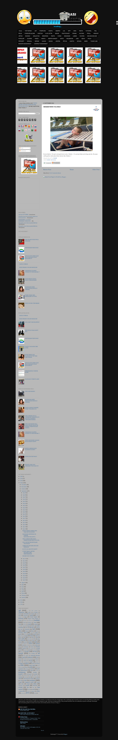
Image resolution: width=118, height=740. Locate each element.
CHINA (59, 36)
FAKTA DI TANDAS (23, 264)
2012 (21, 482)
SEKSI (83, 38)
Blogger (65, 734)
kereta (32, 646)
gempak (34, 634)
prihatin (20, 675)
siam (22, 683)
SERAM (37, 41)
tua (39, 689)
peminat (36, 667)
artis (19, 615)
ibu (24, 637)
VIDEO (37, 38)
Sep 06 (24, 569)
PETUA (65, 41)
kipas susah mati (31, 648)
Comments (48, 163)
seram (38, 682)
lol (39, 653)
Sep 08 (24, 565)
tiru (33, 687)
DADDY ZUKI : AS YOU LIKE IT (27, 713)
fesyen (26, 631)
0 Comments (56, 162)
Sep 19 (24, 514)
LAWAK (75, 36)
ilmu (37, 637)
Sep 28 (24, 495)
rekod (29, 677)
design (28, 626)
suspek (27, 685)
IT (36, 640)
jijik (36, 642)
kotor (38, 650)
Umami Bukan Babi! (24, 710)
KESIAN (79, 41)
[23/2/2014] (26, 63)
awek (31, 615)
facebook (27, 629)
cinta (19, 624)
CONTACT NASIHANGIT (41, 43)
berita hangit (33, 617)
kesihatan (24, 648)
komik (29, 650)
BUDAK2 (27, 36)
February (24, 595)
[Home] (117, 24)
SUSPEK (29, 38)
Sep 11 (24, 558)
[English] (19, 127)
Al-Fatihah (35, 612)
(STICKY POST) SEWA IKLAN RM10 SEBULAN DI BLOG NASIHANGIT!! (32, 257)
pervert (32, 668)
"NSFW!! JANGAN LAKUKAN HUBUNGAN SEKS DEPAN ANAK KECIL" (27, 105)
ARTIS (62, 38)
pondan (35, 672)
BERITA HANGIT (52, 38)
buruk (24, 622)
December (24, 484)
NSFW (27, 663)
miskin (19, 660)
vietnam (22, 693)
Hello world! (23, 723)
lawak (20, 653)
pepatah (27, 668)
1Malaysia (21, 612)
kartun (38, 643)
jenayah (25, 642)
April (23, 591)
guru (26, 635)
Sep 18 (24, 516)
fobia (37, 631)
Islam (33, 640)
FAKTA (81, 31)
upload (33, 691)
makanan (30, 657)
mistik (25, 660)
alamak (19, 613)
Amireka (32, 613)
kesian (54, 159)
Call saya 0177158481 (23, 214)
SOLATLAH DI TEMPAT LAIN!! (32, 379)
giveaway (22, 635)
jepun (30, 642)
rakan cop (36, 675)
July (22, 584)
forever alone (22, 632)
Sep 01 (24, 580)
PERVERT (21, 41)
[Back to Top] (117, 22)
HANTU (50, 31)
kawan (31, 645)
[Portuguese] (23, 131)
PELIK (20, 33)
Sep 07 (24, 567)
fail (51, 159)
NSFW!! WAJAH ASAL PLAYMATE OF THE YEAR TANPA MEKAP (31, 356)
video (38, 691)
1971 (21, 604)
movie (19, 662)
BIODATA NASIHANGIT (24, 43)
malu (37, 657)
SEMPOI (57, 31)
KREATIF (96, 33)
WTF (69, 31)
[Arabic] (32, 131)
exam (21, 629)
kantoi (30, 643)
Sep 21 (24, 509)
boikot (25, 620)
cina (35, 622)
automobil (25, 615)
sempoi (32, 680)
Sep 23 (24, 505)
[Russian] (19, 131)
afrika (29, 612)
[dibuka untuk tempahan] (44, 63)
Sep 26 (24, 499)
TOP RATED (28, 31)
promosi (25, 675)
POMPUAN (42, 31)
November (24, 486)
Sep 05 (24, 571)
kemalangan (25, 646)
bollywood (30, 620)
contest (35, 624)
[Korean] (29, 131)
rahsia (30, 675)
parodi (21, 667)
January (23, 597)
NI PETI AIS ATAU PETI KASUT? (29, 549)
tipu (28, 687)
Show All (42, 730)
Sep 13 (24, 526)
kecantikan (36, 645)
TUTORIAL (89, 31)
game (19, 634)
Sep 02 (24, 577)
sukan (35, 684)
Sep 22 (24, 507)
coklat (24, 624)
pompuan (22, 672)
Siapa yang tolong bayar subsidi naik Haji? (29, 714)
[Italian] (32, 127)
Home (20, 31)
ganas (25, 634)
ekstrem (38, 627)
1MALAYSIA (36, 36)
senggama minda (29, 682)
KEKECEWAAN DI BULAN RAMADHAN (28, 267)
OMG (74, 31)
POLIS (89, 38)
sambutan (38, 678)
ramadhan (20, 677)
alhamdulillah (26, 613)
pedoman (26, 667)
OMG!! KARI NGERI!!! (30, 391)
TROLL (89, 33)
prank (35, 674)
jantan (19, 642)
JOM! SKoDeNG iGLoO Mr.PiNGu (27, 709)
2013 (21, 480)
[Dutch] (36, 127)
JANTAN (57, 41)
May (23, 589)
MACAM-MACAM (92, 36)
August (23, 582)
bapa (25, 617)
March (23, 593)
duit (26, 627)
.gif (19, 610)
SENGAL (29, 41)
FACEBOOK (69, 38)
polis (32, 670)
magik (23, 657)
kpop (22, 651)
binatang (20, 618)
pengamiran (20, 668)
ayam (37, 615)
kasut (27, 645)
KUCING (81, 33)
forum (31, 632)
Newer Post (47, 169)
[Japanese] (26, 131)
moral (30, 660)
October (24, 488)
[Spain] (29, 127)
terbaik (20, 687)
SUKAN (44, 41)
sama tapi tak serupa (28, 678)
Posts (21, 148)
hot (21, 637)
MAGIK (57, 33)
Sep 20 (24, 512)
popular (20, 674)
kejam (19, 646)
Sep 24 (24, 503)
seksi (25, 680)
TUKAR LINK (94, 41)
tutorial (22, 691)
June (23, 586)
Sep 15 (24, 522)
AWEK (86, 41)
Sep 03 (24, 575)
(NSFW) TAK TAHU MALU (31, 456)
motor (37, 660)
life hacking (32, 653)
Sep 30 (24, 492)
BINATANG (45, 36)
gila (39, 634)
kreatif (27, 651)
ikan (29, 637)
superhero (20, 685)
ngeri (31, 662)
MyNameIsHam (24, 722)
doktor (33, 626)
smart (28, 683)
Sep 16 (24, 520)
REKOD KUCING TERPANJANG (32, 303)
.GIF (35, 31)
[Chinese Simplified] (36, 131)
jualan (19, 643)
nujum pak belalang (36, 663)
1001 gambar (34, 610)
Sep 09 (24, 563)
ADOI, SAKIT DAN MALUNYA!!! (32, 322)
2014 (21, 478)
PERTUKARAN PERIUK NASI (31, 247)
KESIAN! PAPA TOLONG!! (28, 556)
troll (33, 689)
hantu (31, 635)
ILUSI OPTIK (48, 33)
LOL (64, 31)
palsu (39, 665)
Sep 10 (24, 560)
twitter (28, 691)
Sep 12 (24, 529)
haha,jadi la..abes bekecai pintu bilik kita (27, 223)
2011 (21, 600)
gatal (29, 634)
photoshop (24, 670)
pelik (30, 667)
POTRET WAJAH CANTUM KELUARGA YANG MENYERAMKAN (28, 553)
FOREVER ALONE (30, 33)
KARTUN (40, 33)
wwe (35, 693)
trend (29, 689)
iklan (33, 637)
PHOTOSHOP (66, 33)
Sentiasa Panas (23, 717)
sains (37, 677)
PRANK (74, 33)
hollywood (37, 635)
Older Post (96, 169)
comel (29, 624)
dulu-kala (31, 627)
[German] (26, 127)
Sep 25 (24, 501)
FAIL (95, 31)
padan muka (32, 665)
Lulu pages (22, 726)
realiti (25, 677)
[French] (23, 127)
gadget (36, 632)
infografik (22, 640)
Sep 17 (24, 518)
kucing (35, 651)
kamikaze (25, 643)
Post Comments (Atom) (55, 173)
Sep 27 (24, 497)
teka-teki (35, 685)
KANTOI (72, 41)
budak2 (48, 159)
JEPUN (20, 36)
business (29, 622)
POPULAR (21, 38)
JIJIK (77, 38)
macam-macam (35, 655)
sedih (21, 680)
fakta (19, 631)
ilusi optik (21, 639)
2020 (21, 476)
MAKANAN (67, 36)
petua (38, 668)
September (24, 491)
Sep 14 (24, 524)
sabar (34, 677)
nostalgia (20, 663)
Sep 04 (24, 573)
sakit (19, 678)
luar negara (25, 655)
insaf (29, 640)
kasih (23, 645)
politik (37, 670)
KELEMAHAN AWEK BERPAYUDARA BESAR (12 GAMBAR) (31, 288)
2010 (21, 602)
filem (32, 631)
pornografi (29, 674)
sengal (20, 682)
